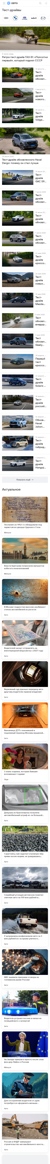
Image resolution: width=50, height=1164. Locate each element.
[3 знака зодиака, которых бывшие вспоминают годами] (25, 763)
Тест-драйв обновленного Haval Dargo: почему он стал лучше (22, 161)
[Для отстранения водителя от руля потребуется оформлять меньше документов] (25, 1092)
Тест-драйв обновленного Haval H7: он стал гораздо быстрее (40, 239)
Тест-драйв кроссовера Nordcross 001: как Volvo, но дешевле (40, 260)
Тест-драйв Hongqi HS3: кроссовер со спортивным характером (40, 464)
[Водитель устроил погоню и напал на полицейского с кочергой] (25, 1009)
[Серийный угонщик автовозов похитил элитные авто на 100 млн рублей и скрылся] (25, 886)
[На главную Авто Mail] (14, 3)
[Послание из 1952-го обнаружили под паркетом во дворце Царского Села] (25, 516)
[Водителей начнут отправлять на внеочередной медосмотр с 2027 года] (25, 639)
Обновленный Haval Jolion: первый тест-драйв (40, 423)
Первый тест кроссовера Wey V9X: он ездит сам (40, 362)
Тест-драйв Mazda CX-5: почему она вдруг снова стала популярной (40, 301)
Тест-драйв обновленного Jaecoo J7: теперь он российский (40, 199)
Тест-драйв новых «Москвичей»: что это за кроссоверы (40, 280)
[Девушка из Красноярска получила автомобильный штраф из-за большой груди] (25, 804)
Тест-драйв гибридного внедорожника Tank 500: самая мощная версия (40, 444)
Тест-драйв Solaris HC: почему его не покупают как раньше (40, 383)
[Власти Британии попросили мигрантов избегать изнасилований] (25, 557)
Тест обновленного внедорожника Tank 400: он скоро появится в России (40, 321)
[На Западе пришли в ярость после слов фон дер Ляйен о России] (25, 1050)
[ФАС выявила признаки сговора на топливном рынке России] (25, 968)
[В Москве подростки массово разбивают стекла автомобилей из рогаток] (25, 598)
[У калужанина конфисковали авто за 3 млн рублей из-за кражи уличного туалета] (25, 927)
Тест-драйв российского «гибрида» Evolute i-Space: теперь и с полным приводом (40, 403)
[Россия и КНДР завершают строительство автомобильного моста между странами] (25, 1133)
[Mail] (8, 3)
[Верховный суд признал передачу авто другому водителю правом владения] (25, 680)
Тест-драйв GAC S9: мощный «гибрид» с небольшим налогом (40, 178)
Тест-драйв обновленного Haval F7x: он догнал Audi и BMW (40, 219)
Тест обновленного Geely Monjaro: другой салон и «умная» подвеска (40, 342)
